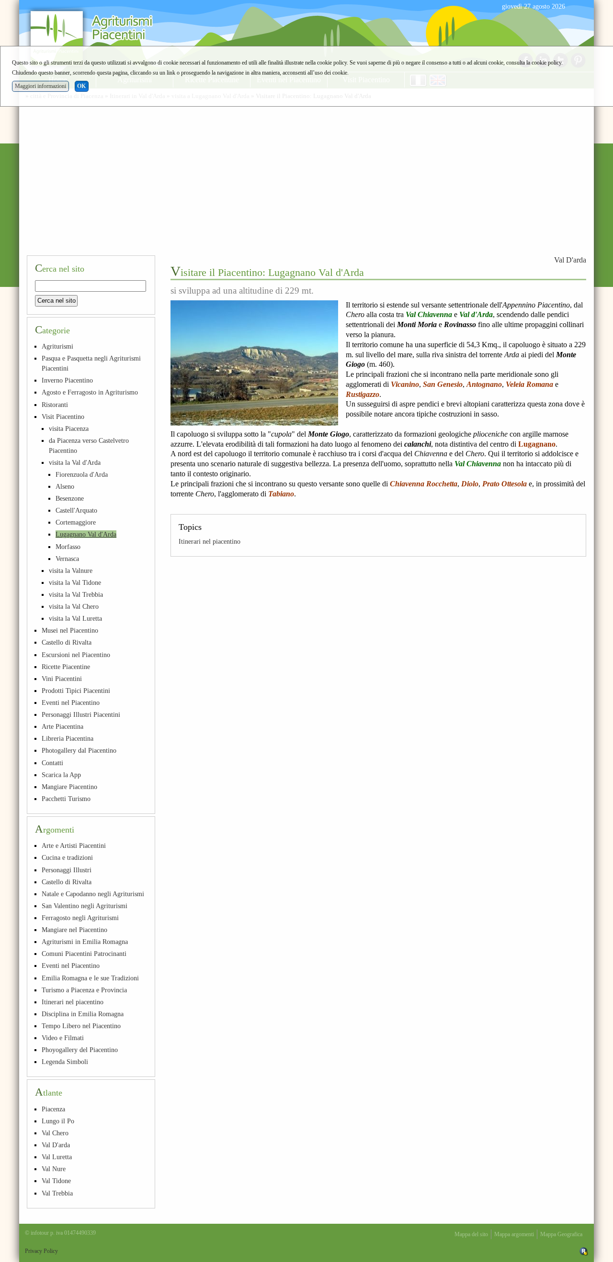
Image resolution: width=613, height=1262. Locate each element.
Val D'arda (570, 260)
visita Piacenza (69, 428)
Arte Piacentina (62, 726)
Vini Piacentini (62, 678)
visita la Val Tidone (75, 582)
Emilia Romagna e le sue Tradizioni (90, 978)
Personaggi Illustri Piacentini (81, 714)
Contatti (52, 763)
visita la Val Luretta (75, 618)
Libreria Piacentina (67, 738)
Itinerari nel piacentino (209, 541)
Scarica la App (61, 775)
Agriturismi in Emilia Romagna (85, 941)
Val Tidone (56, 1181)
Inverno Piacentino (67, 380)
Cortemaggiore (76, 522)
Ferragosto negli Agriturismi (80, 918)
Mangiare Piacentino (69, 786)
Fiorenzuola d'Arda (82, 474)
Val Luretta (57, 1157)
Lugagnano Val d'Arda (86, 534)
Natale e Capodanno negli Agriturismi (93, 894)
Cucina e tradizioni (67, 857)
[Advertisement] (306, 176)
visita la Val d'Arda (75, 462)
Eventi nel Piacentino (71, 702)
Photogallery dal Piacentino (79, 750)
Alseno (65, 486)
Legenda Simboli (65, 1061)
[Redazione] (583, 1251)
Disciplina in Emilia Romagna (83, 1014)
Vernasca (67, 558)
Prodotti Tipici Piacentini (76, 690)
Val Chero (55, 1133)
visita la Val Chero (74, 606)
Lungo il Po (58, 1121)
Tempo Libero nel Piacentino (81, 1026)
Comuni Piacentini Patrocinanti (84, 953)
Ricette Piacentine (66, 666)
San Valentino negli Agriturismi (84, 906)
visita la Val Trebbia (76, 594)
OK (81, 86)
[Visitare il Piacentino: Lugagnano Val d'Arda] (254, 363)
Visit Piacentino (63, 416)
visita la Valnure (70, 570)
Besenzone (70, 498)
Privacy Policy (41, 1251)
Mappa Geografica (561, 1234)
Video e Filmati (63, 1038)
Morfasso (68, 546)
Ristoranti (55, 404)
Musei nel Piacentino (70, 630)
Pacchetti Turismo (66, 798)
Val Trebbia (57, 1193)
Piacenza (53, 1109)
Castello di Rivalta (66, 642)
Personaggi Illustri (66, 870)
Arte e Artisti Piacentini (74, 845)
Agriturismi (57, 346)
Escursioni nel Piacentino (76, 654)
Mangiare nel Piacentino (74, 929)
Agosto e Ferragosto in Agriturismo (90, 392)
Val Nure (54, 1169)
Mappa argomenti (514, 1234)
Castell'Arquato (76, 510)
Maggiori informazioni (40, 86)
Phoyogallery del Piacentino (80, 1049)
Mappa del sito (471, 1234)
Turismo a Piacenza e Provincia (84, 990)
